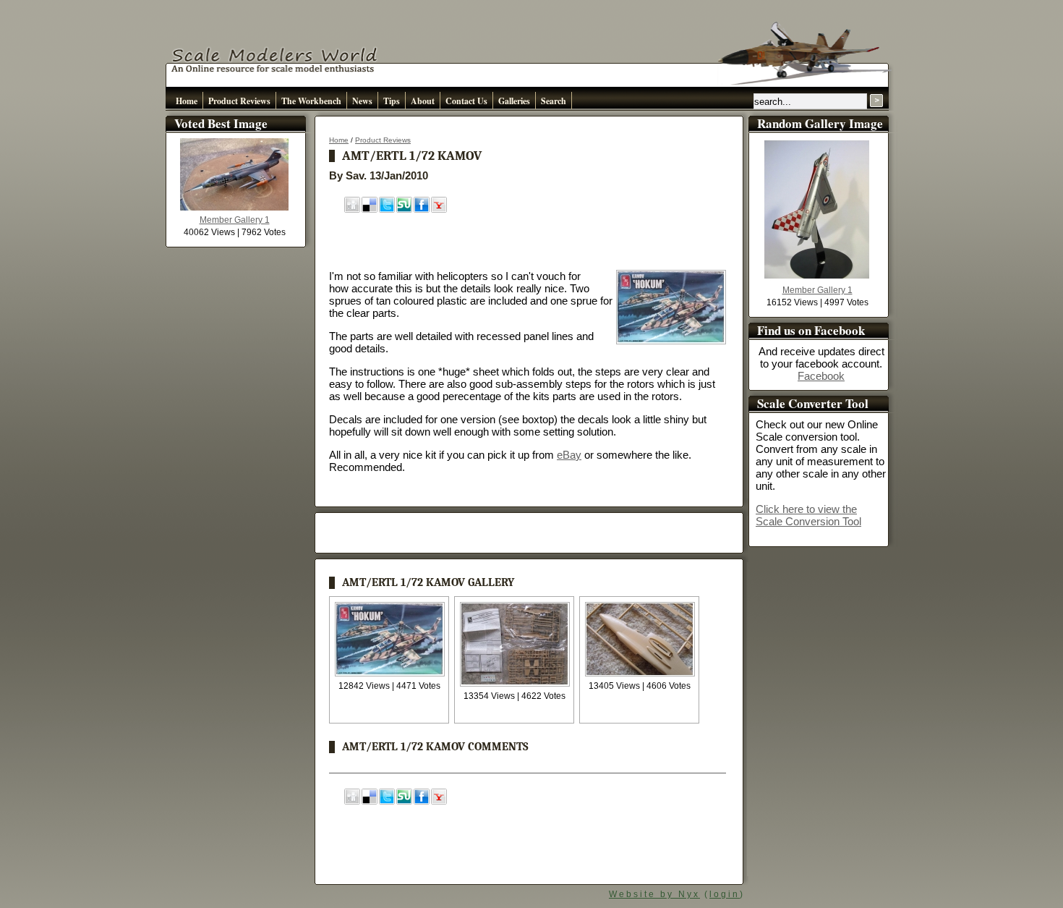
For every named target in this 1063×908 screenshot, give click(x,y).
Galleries (514, 101)
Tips (391, 101)
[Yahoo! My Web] (439, 209)
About (423, 101)
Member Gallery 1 (235, 220)
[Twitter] (387, 209)
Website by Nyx (654, 894)
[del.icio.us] (369, 209)
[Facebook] (421, 209)
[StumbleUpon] (404, 209)
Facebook (821, 376)
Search (553, 101)
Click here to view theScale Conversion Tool (808, 515)
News (362, 101)
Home (186, 101)
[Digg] (352, 209)
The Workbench (311, 101)
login (724, 894)
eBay (569, 455)
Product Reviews (239, 101)
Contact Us (466, 101)
